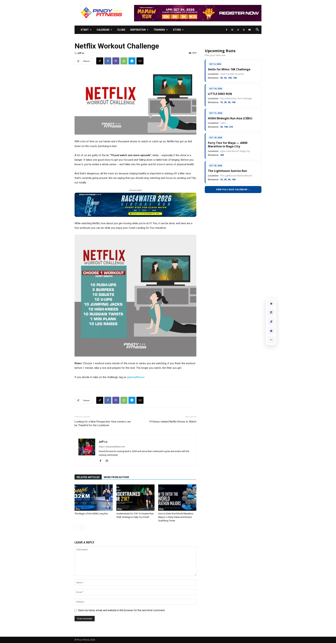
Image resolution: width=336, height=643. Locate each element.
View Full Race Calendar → (233, 189)
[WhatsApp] (123, 60)
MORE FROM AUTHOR (116, 477)
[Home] (271, 303)
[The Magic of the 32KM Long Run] (94, 497)
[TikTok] (238, 30)
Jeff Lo (81, 53)
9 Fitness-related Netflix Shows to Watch (172, 421)
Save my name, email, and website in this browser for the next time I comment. (121, 610)
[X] (243, 30)
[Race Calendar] (271, 312)
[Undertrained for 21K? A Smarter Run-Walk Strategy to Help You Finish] (135, 497)
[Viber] (115, 60)
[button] (257, 30)
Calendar (103, 29)
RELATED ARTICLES (88, 477)
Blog (78, 509)
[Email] (140, 60)
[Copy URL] (99, 60)
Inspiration (138, 29)
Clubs (121, 29)
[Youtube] (249, 30)
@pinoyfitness (136, 377)
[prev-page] (77, 527)
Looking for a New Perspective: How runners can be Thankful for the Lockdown (103, 423)
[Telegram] (131, 60)
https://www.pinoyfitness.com (112, 447)
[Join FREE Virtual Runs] (271, 321)
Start (85, 29)
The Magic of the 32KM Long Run (91, 513)
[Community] (271, 331)
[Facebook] (226, 30)
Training (159, 29)
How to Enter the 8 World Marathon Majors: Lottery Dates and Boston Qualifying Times (175, 517)
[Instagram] (232, 30)
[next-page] (82, 527)
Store (177, 29)
